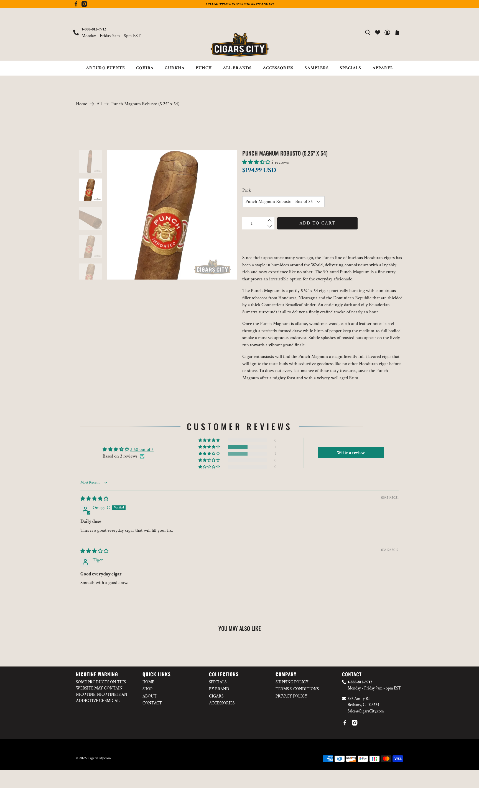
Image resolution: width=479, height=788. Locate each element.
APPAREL (382, 68)
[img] (94, 499)
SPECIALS (350, 68)
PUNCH (204, 68)
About (149, 696)
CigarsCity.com (99, 758)
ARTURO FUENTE (105, 68)
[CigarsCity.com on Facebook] (76, 5)
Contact (152, 703)
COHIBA (145, 68)
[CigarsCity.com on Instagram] (84, 5)
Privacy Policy (291, 696)
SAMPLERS (317, 68)
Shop (147, 689)
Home (81, 104)
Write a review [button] (351, 453)
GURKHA (175, 68)
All (99, 104)
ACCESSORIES (278, 68)
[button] (256, 162)
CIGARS (216, 696)
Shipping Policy (292, 682)
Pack (246, 190)
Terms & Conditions (297, 689)
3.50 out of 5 (142, 449)
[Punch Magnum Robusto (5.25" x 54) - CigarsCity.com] (172, 215)
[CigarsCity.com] (239, 44)
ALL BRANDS (237, 68)
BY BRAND (219, 689)
